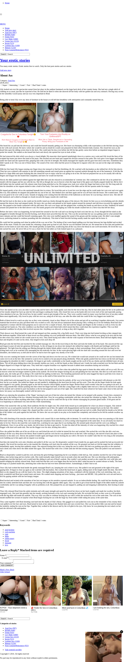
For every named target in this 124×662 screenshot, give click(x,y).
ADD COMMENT (7, 565)
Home (7, 3)
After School (5, 572)
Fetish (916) (9, 37)
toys (6, 545)
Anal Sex (11, 81)
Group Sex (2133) (12, 41)
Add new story (10, 30)
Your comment (6, 563)
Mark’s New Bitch (7, 570)
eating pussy (9, 538)
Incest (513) (9, 43)
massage (8, 543)
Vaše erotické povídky (13, 650)
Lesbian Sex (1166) (12, 45)
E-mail (5, 558)
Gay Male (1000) (11, 39)
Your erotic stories (15, 60)
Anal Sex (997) (11, 32)
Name (3, 555)
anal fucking (9, 530)
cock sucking (10, 532)
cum (6, 534)
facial (7, 541)
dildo (7, 536)
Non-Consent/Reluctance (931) (17, 50)
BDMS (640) (10, 35)
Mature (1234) (10, 48)
